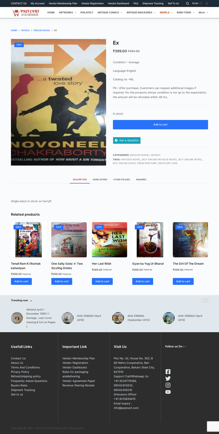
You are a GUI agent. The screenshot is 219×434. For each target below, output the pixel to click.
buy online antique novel (159, 159)
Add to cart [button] (21, 281)
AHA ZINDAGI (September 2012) (138, 318)
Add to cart (160, 124)
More (202, 12)
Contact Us (18, 358)
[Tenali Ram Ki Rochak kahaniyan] (28, 239)
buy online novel (190, 159)
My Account (37, 3)
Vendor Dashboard (118, 3)
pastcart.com (167, 163)
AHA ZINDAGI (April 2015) (190, 318)
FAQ (135, 3)
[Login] (206, 3)
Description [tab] (80, 179)
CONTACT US (19, 3)
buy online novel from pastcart (135, 163)
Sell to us (173, 3)
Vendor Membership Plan (63, 3)
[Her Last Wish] (109, 239)
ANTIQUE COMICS (108, 12)
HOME (51, 12)
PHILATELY (86, 12)
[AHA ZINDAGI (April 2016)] (68, 318)
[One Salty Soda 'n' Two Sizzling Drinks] (69, 239)
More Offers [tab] (100, 179)
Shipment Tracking (153, 3)
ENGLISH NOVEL (139, 155)
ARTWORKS (66, 12)
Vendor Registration (92, 3)
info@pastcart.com (126, 408)
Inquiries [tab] (141, 179)
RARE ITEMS (184, 12)
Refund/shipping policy (26, 376)
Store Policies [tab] (121, 179)
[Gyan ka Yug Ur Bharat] (150, 239)
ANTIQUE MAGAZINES (139, 12)
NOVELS (164, 12)
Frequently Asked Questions (29, 381)
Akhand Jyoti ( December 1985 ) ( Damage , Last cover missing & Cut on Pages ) (40, 318)
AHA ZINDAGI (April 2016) (89, 318)
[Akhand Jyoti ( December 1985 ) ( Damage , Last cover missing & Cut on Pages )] (17, 318)
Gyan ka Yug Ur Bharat (148, 263)
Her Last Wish (101, 263)
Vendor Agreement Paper (78, 381)
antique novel (131, 159)
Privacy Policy (20, 372)
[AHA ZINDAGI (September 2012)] (118, 318)
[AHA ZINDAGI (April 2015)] (169, 318)
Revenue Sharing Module (78, 385)
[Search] (187, 3)
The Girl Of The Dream (188, 263)
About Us (17, 362)
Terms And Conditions (25, 367)
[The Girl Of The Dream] (190, 239)
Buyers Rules (19, 385)
